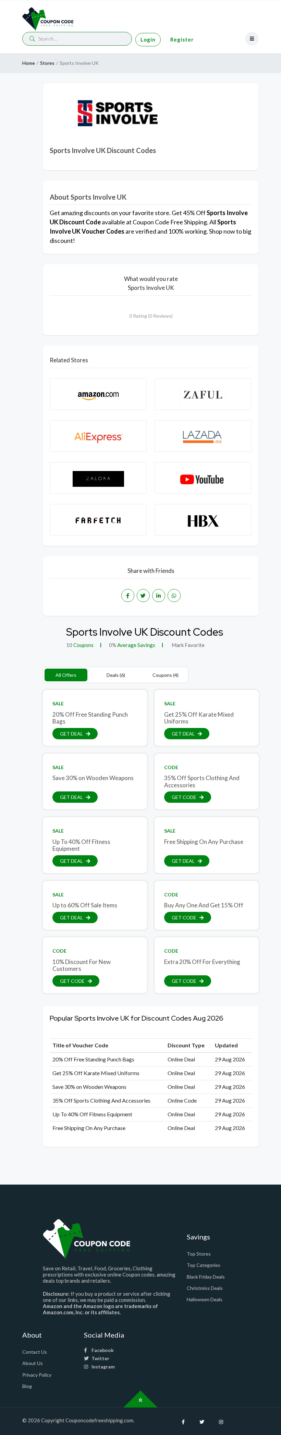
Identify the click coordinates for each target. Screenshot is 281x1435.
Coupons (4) (165, 675)
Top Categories (203, 1265)
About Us (32, 1363)
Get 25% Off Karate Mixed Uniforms (199, 718)
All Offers (66, 675)
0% (112, 645)
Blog (27, 1386)
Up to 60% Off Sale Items (84, 905)
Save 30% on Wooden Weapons (93, 777)
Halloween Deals (204, 1299)
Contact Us (34, 1352)
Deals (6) (116, 675)
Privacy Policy (36, 1375)
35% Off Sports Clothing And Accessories (202, 781)
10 (69, 645)
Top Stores (199, 1254)
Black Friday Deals (206, 1277)
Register (182, 39)
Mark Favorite (188, 645)
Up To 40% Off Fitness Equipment (81, 845)
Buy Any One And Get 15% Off (203, 905)
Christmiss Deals (205, 1288)
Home (28, 63)
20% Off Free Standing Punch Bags (90, 718)
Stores (47, 63)
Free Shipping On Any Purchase (203, 841)
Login (148, 39)
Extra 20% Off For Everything (202, 961)
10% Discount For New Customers (81, 965)
